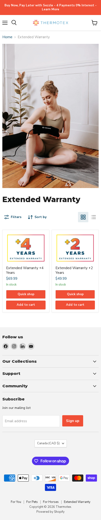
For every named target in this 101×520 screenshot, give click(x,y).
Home (7, 37)
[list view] (93, 217)
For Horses (51, 502)
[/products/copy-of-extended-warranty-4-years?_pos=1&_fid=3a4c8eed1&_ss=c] (26, 248)
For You (16, 502)
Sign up (72, 420)
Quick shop (26, 294)
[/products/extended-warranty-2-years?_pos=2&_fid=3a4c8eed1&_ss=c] (75, 248)
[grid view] (83, 217)
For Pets (32, 502)
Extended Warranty (77, 502)
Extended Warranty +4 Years (24, 270)
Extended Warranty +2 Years (74, 270)
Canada (48, 443)
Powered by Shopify (50, 512)
